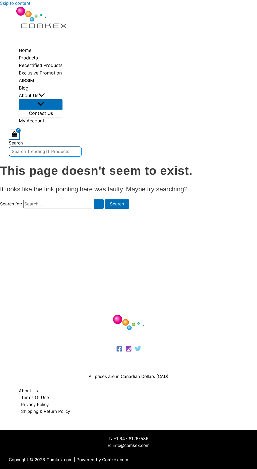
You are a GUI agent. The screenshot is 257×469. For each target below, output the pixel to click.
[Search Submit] (99, 204)
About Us (28, 390)
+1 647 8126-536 (131, 438)
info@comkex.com (131, 445)
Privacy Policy (35, 404)
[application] (41, 95)
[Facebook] (119, 350)
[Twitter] (138, 350)
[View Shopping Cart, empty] (14, 134)
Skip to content (15, 3)
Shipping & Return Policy (45, 411)
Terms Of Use (35, 397)
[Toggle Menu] (40, 104)
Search (16, 142)
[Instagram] (128, 350)
